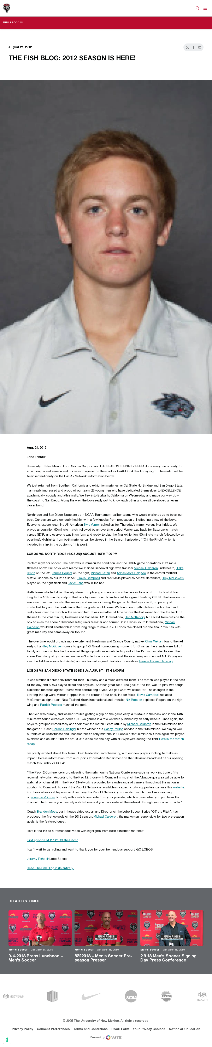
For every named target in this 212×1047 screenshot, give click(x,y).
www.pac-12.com (43, 797)
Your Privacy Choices (149, 1029)
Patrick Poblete (51, 705)
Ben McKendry (135, 617)
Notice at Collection (184, 1029)
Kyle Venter (92, 524)
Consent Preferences (53, 1029)
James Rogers (62, 573)
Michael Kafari (100, 573)
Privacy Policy (22, 1029)
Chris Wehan (154, 641)
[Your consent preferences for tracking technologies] (7, 1040)
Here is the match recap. (156, 661)
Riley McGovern (173, 578)
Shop (190, 8)
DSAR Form (120, 1029)
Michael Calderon (146, 568)
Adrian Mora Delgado (131, 573)
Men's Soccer (18, 950)
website (178, 787)
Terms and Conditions (90, 1029)
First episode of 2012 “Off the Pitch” (52, 840)
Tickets (183, 8)
